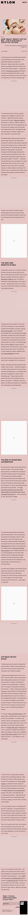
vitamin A (12, 344)
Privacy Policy (9, 911)
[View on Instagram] (14, 240)
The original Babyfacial (8, 353)
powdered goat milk (12, 880)
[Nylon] (8, 2)
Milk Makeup (4, 546)
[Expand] (21, 902)
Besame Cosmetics (20, 120)
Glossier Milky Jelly (12, 727)
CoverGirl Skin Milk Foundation (9, 734)
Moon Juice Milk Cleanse (15, 713)
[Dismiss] (26, 902)
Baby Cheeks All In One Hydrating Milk (14, 790)
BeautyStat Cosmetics (7, 279)
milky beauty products (13, 71)
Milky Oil (22, 727)
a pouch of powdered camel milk (14, 878)
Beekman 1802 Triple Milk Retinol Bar (11, 492)
